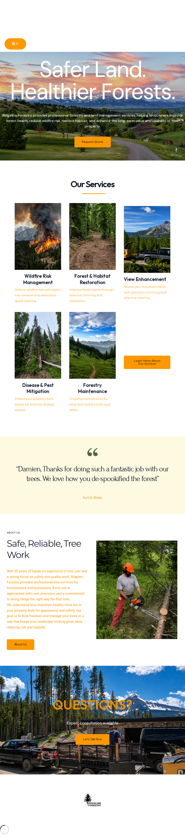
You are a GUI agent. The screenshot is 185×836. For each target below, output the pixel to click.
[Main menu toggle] (15, 44)
